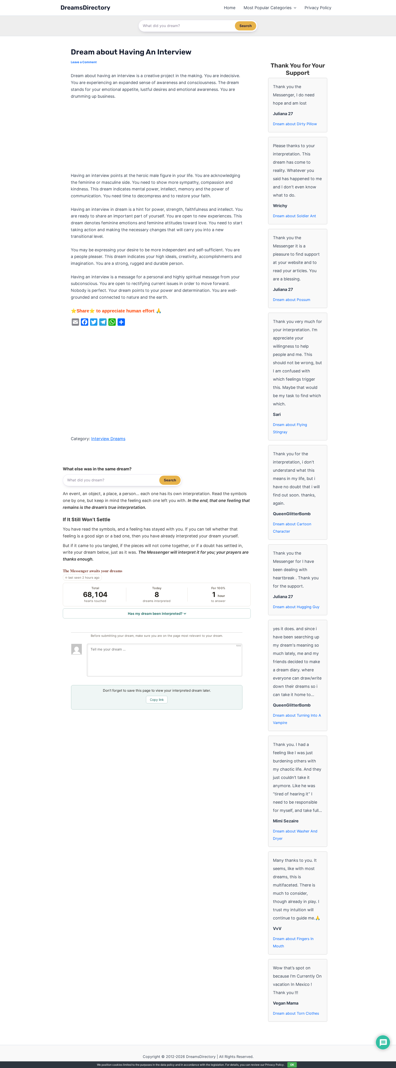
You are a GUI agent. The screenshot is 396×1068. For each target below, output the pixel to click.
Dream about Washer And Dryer (295, 835)
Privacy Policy (318, 7)
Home (229, 7)
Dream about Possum (291, 299)
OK (292, 1064)
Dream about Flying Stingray (290, 428)
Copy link (157, 700)
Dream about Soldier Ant (294, 216)
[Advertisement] (157, 138)
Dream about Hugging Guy (296, 606)
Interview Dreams (108, 438)
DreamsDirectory (85, 7)
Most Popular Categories (268, 7)
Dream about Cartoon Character (292, 528)
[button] (294, 8)
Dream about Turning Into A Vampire (297, 719)
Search (245, 26)
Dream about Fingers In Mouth (293, 942)
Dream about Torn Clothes (296, 1013)
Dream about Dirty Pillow (295, 124)
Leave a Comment (84, 62)
